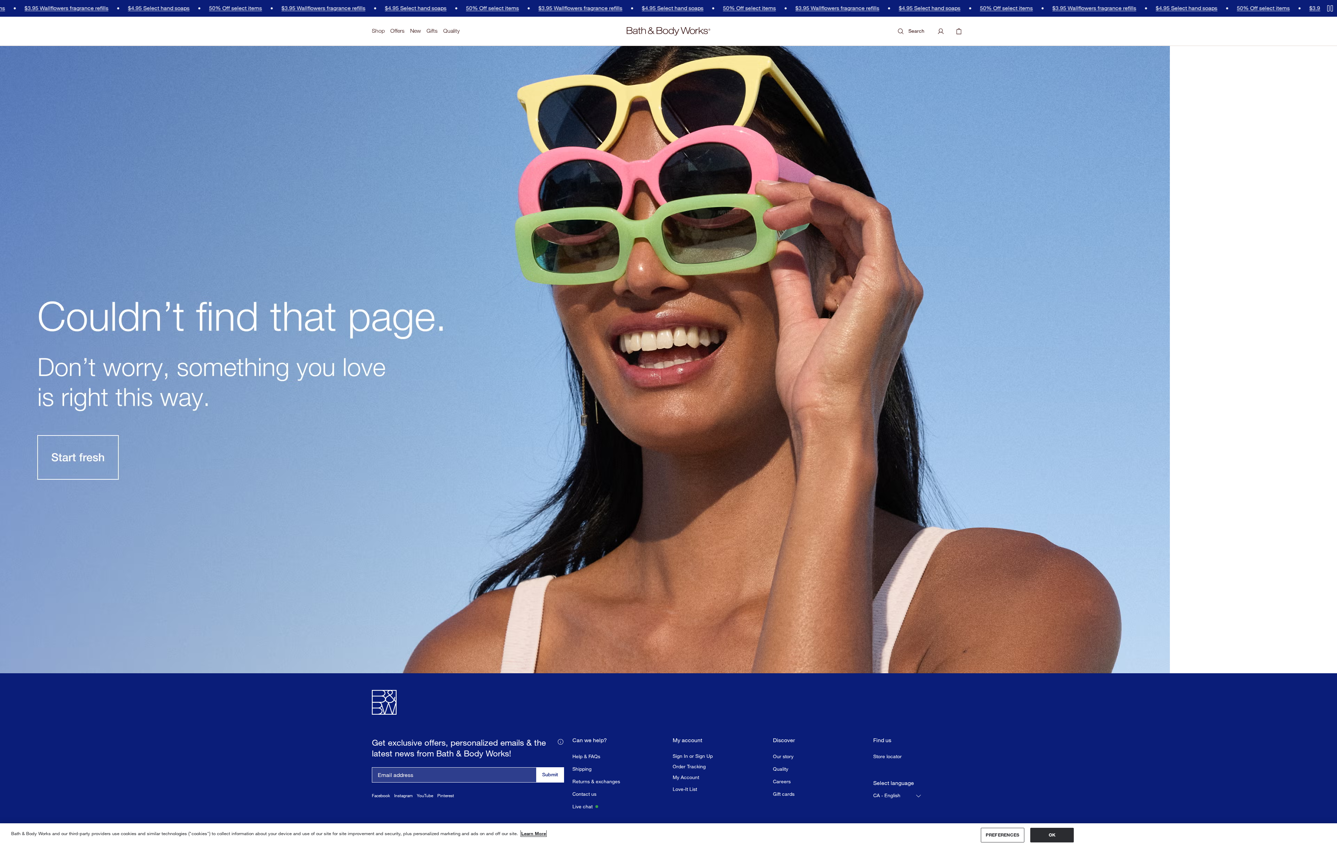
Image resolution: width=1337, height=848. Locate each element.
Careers (782, 781)
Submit (550, 774)
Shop (378, 31)
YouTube (425, 795)
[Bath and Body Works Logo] (668, 31)
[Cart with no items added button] (959, 31)
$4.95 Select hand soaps (83, 8)
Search (916, 31)
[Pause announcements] (1330, 8)
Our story (783, 756)
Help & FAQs (586, 756)
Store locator (887, 756)
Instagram (403, 795)
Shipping (582, 769)
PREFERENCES (1002, 835)
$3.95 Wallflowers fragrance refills (248, 8)
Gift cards (784, 794)
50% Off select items (159, 8)
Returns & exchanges (596, 781)
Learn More (533, 833)
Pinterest (445, 795)
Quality (451, 31)
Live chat (582, 806)
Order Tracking (689, 766)
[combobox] (897, 796)
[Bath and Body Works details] (560, 741)
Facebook (381, 795)
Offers (397, 31)
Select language (893, 783)
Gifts (432, 31)
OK (1052, 835)
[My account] (941, 31)
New (415, 31)
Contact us (584, 794)
